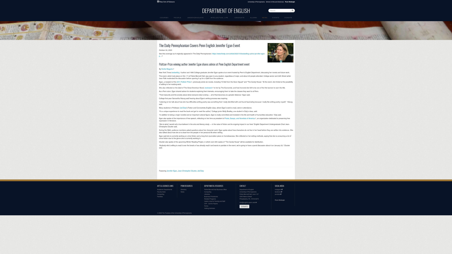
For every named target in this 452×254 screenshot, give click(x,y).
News (264, 17)
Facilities (160, 196)
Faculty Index (161, 192)
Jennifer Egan (172, 171)
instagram (278, 189)
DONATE (244, 206)
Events (275, 17)
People (177, 17)
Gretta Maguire (167, 69)
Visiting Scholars (209, 208)
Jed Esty (183, 108)
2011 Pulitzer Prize (184, 82)
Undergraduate (195, 17)
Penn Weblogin (280, 200)
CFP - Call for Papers (211, 203)
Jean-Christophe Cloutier (187, 171)
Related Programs (210, 199)
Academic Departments (164, 189)
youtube (277, 194)
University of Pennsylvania (256, 2)
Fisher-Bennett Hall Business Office (215, 189)
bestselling (176, 72)
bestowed (208, 88)
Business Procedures (211, 196)
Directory (183, 189)
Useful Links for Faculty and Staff (214, 201)
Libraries (207, 194)
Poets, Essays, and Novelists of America (240, 118)
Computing (160, 194)
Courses (164, 17)
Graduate (239, 17)
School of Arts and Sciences (275, 2)
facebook (278, 192)
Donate (288, 17)
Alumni (253, 17)
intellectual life (219, 17)
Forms (206, 206)
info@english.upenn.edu (247, 202)
